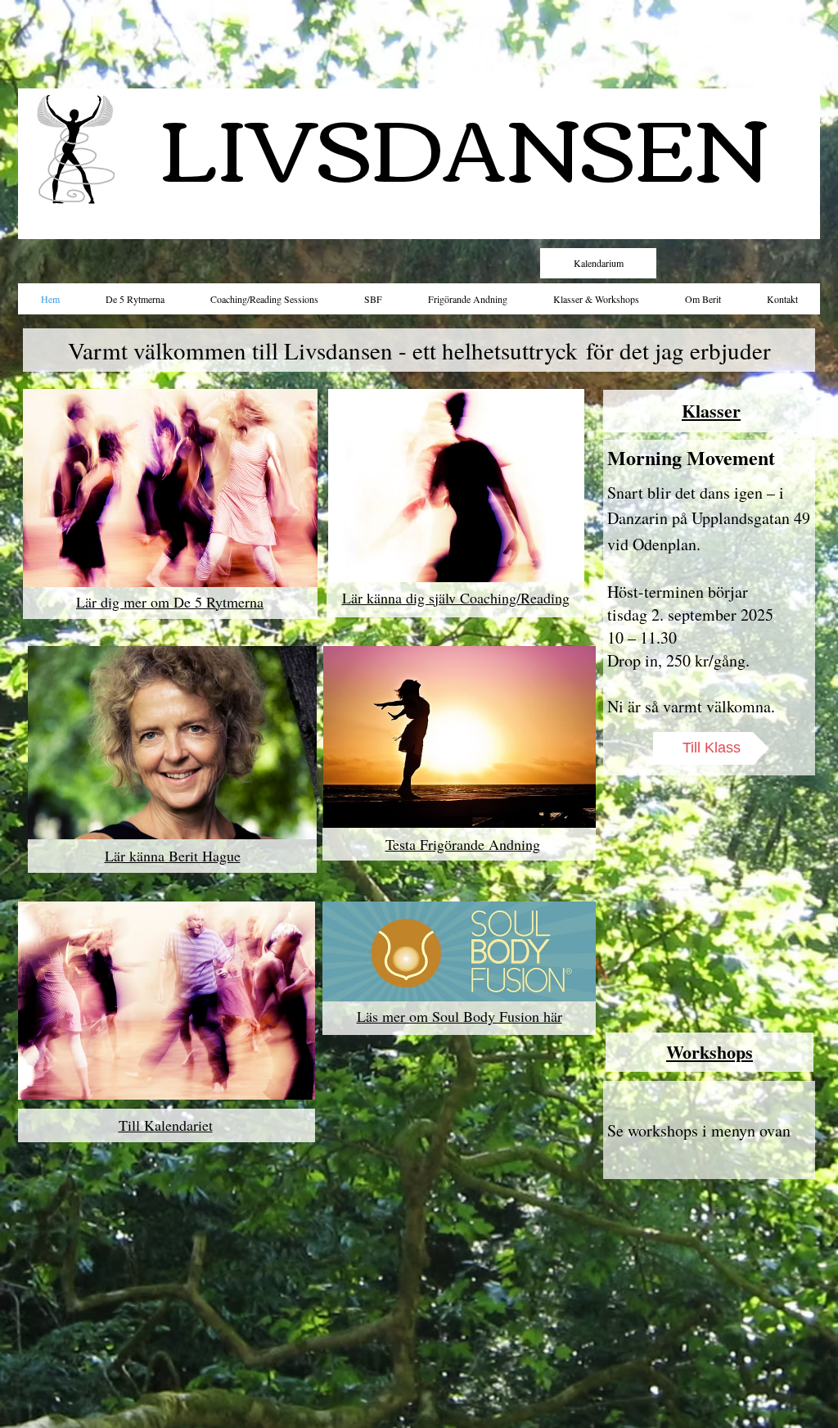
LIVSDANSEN (464, 143)
